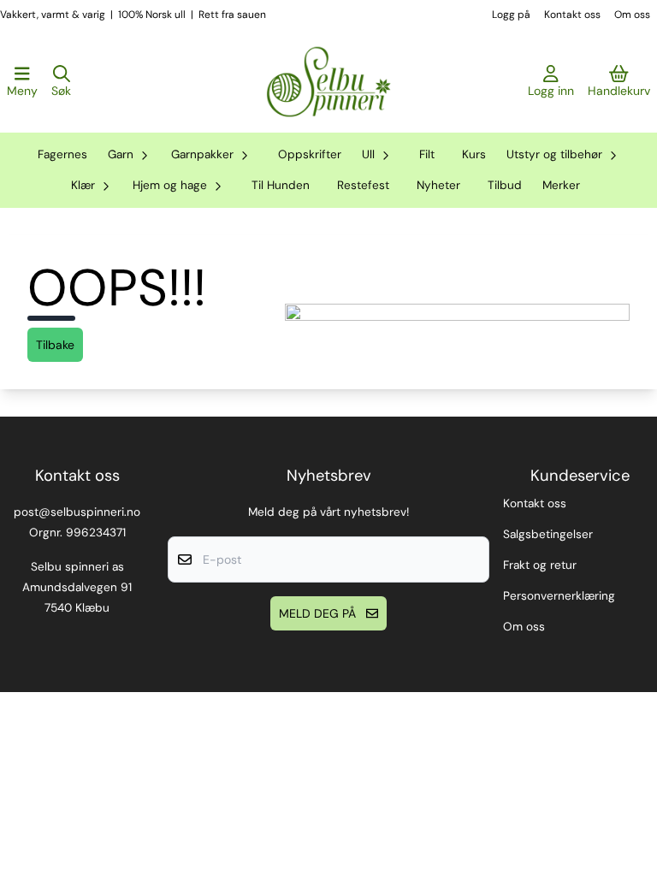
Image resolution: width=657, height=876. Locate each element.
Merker (561, 185)
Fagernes (62, 154)
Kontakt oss (572, 14)
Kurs (474, 154)
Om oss (632, 14)
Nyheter (438, 185)
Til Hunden (281, 185)
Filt (427, 154)
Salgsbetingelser (548, 534)
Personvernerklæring (559, 596)
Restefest (363, 185)
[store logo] (328, 82)
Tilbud (505, 185)
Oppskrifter (309, 154)
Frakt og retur (540, 565)
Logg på (511, 14)
